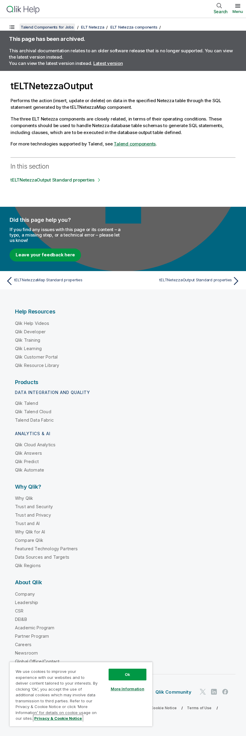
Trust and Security (34, 506)
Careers (23, 644)
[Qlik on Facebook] (225, 692)
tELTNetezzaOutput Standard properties (52, 180)
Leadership (26, 602)
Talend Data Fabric (34, 420)
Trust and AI (27, 523)
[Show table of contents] (12, 27)
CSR (19, 610)
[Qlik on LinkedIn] (213, 692)
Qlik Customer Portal (36, 356)
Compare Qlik (29, 540)
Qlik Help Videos (32, 323)
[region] (81, 694)
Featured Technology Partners (46, 548)
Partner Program (32, 636)
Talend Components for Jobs (47, 27)
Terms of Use (199, 708)
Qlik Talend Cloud (33, 411)
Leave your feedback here (45, 255)
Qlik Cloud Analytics (35, 444)
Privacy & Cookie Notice (154, 708)
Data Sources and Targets (42, 557)
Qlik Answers (28, 453)
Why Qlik (24, 498)
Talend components (135, 144)
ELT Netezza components (134, 27)
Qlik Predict (27, 461)
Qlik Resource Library (37, 365)
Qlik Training (27, 340)
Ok (127, 674)
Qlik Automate (29, 469)
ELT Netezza (92, 27)
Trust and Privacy (33, 515)
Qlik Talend (26, 403)
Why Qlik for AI (30, 531)
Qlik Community (173, 692)
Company (25, 594)
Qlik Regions (28, 565)
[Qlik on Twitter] (202, 692)
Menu (237, 11)
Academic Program (35, 627)
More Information (127, 688)
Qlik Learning (28, 348)
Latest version (108, 63)
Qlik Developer (30, 331)
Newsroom (26, 652)
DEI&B (21, 619)
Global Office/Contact (37, 661)
